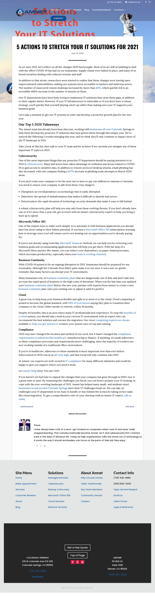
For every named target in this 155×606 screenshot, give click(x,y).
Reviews (77, 10)
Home (19, 477)
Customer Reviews (26, 495)
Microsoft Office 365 (98, 229)
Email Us (118, 495)
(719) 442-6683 (115, 2)
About (67, 10)
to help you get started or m (44, 323)
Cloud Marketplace (101, 10)
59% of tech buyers (79, 302)
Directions (37, 576)
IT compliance (73, 361)
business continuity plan (38, 285)
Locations (119, 10)
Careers (85, 501)
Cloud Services (56, 501)
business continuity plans (61, 277)
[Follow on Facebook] (73, 562)
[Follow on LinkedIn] (82, 562)
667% (71, 171)
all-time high (61, 354)
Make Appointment (26, 483)
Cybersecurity (55, 483)
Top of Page (77, 555)
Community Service (91, 495)
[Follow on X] (77, 562)
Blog (87, 10)
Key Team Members (91, 489)
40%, (98, 87)
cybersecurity (35, 164)
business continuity (30, 288)
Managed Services (58, 477)
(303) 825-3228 (117, 574)
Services (54, 10)
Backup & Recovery (58, 489)
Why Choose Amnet (92, 477)
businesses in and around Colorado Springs (43, 388)
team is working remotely (91, 254)
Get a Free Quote (77, 547)
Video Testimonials (91, 483)
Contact (58, 18)
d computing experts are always (112, 320)
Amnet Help (30, 370)
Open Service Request (126, 489)
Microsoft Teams (69, 243)
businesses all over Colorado (106, 129)
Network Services (57, 507)
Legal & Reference (123, 507)
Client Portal (120, 501)
